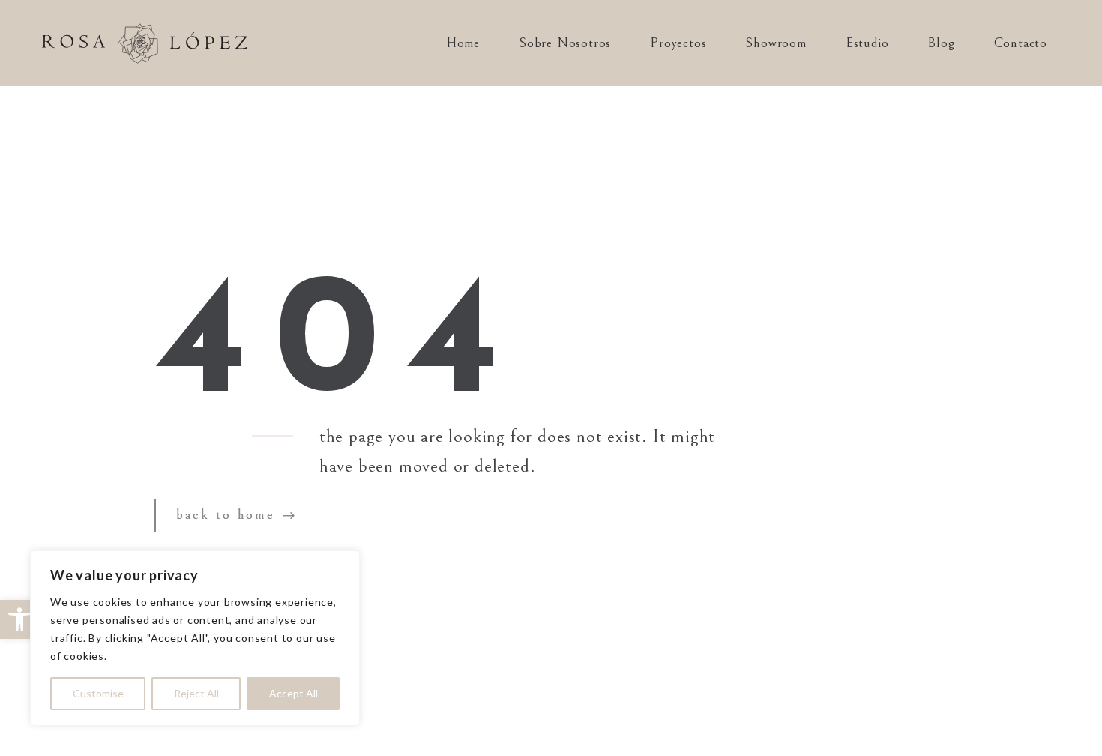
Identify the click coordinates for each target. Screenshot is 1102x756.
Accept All (293, 693)
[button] (19, 619)
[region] (195, 638)
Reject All (196, 693)
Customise (98, 693)
